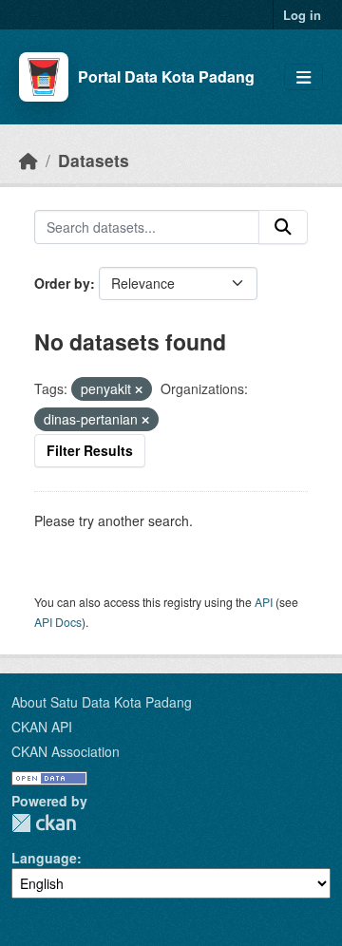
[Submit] (283, 227)
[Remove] (138, 389)
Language (44, 857)
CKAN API (41, 726)
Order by (62, 283)
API (264, 602)
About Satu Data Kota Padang (101, 701)
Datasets (93, 160)
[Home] (28, 160)
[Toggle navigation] (303, 77)
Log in (302, 15)
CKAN (43, 823)
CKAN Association (65, 751)
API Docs (58, 622)
